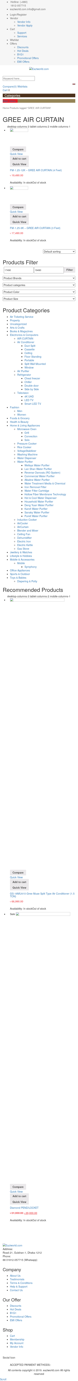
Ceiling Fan (23, 534)
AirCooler (22, 523)
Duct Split (29, 345)
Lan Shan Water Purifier (38, 469)
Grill (26, 432)
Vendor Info (23, 22)
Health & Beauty (19, 422)
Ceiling (28, 353)
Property (15, 320)
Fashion (14, 407)
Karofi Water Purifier (36, 509)
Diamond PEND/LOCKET (24, 1207)
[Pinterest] (16, 1361)
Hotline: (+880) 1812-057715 (19, 3)
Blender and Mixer (27, 530)
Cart (12, 29)
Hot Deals (22, 51)
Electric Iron (24, 541)
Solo (27, 440)
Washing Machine (27, 454)
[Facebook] (4, 1361)
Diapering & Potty (27, 581)
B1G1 (20, 54)
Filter (69, 270)
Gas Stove (23, 548)
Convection (30, 436)
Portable (29, 360)
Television (23, 393)
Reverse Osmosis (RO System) (42, 472)
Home (6, 108)
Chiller (28, 382)
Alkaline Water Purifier (37, 480)
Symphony (30, 566)
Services (22, 36)
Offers (13, 43)
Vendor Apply (24, 25)
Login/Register (18, 14)
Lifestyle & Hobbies (21, 556)
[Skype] (8, 1361)
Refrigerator (24, 374)
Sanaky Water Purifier (36, 512)
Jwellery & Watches (21, 552)
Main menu (9, 101)
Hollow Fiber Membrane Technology (45, 494)
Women (21, 414)
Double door (31, 385)
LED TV (28, 400)
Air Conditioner (25, 342)
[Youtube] (14, 1361)
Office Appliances (20, 570)
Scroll (3, 1379)
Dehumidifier (24, 538)
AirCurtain (23, 527)
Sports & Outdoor (20, 574)
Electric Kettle (25, 545)
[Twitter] (6, 1361)
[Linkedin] (10, 1361)
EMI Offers (23, 61)
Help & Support (18, 1286)
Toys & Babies (18, 577)
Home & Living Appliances (25, 425)
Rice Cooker (24, 447)
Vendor (14, 18)
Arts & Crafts (17, 327)
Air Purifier (23, 371)
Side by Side (31, 389)
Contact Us (16, 1290)
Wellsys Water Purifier (37, 465)
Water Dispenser (26, 458)
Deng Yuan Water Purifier (39, 505)
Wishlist (14, 40)
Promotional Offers (28, 58)
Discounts (22, 47)
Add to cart (19, 158)
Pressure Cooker (27, 443)
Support (21, 32)
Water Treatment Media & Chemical (44, 483)
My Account (16, 1343)
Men (19, 411)
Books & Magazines (21, 331)
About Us (15, 1275)
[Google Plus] (12, 1361)
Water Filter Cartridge (36, 490)
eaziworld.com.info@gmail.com (28, 9)
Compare (10, 86)
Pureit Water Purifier (36, 516)
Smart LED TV (32, 403)
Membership (17, 1339)
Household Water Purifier (38, 501)
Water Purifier (25, 461)
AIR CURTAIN (25, 338)
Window (29, 367)
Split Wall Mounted (35, 364)
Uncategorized (18, 324)
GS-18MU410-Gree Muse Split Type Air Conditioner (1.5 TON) (42, 895)
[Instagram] (18, 1361)
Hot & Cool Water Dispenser (40, 498)
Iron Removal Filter (35, 487)
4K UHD (29, 396)
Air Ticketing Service (21, 316)
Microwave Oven (26, 429)
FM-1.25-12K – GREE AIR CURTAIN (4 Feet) (36, 170)
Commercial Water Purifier (39, 476)
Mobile (21, 563)
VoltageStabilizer (26, 451)
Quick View (16, 154)
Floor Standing (32, 356)
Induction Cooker (27, 519)
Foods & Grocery (20, 418)
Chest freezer (32, 378)
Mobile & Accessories (22, 559)
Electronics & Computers (24, 335)
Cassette (29, 349)
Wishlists (22, 86)
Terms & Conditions (21, 1283)
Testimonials (17, 1279)
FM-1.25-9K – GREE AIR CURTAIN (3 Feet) (35, 228)
